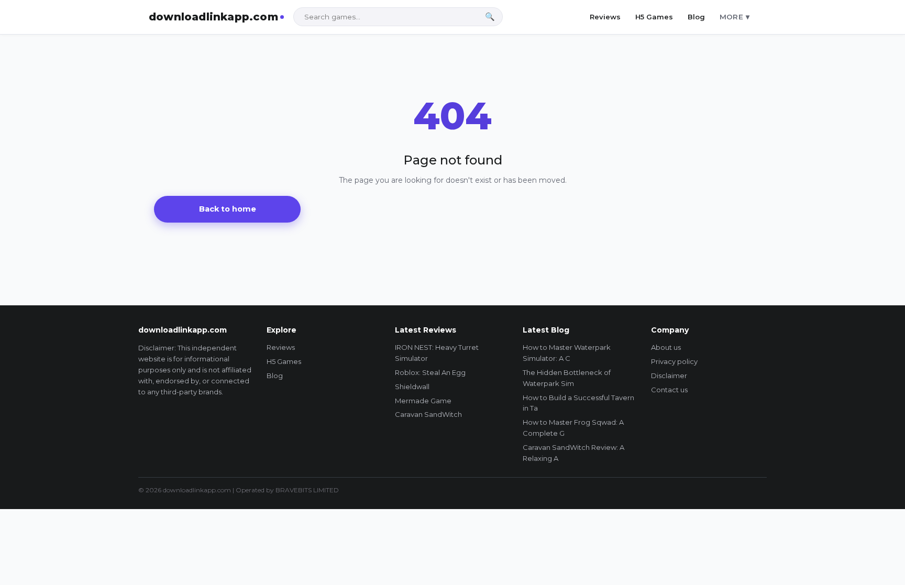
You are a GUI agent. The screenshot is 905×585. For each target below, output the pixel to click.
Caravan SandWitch (428, 414)
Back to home (227, 209)
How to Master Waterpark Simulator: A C (567, 352)
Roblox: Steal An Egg (430, 372)
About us (666, 347)
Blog (696, 17)
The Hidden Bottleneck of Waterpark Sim (567, 378)
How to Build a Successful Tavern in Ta (578, 403)
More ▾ (734, 17)
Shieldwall (412, 386)
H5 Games (654, 17)
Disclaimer (669, 375)
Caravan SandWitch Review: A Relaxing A (573, 452)
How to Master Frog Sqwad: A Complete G (573, 427)
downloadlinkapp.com (213, 16)
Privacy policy (674, 361)
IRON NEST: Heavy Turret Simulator (437, 352)
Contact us (669, 389)
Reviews (605, 17)
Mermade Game (423, 400)
